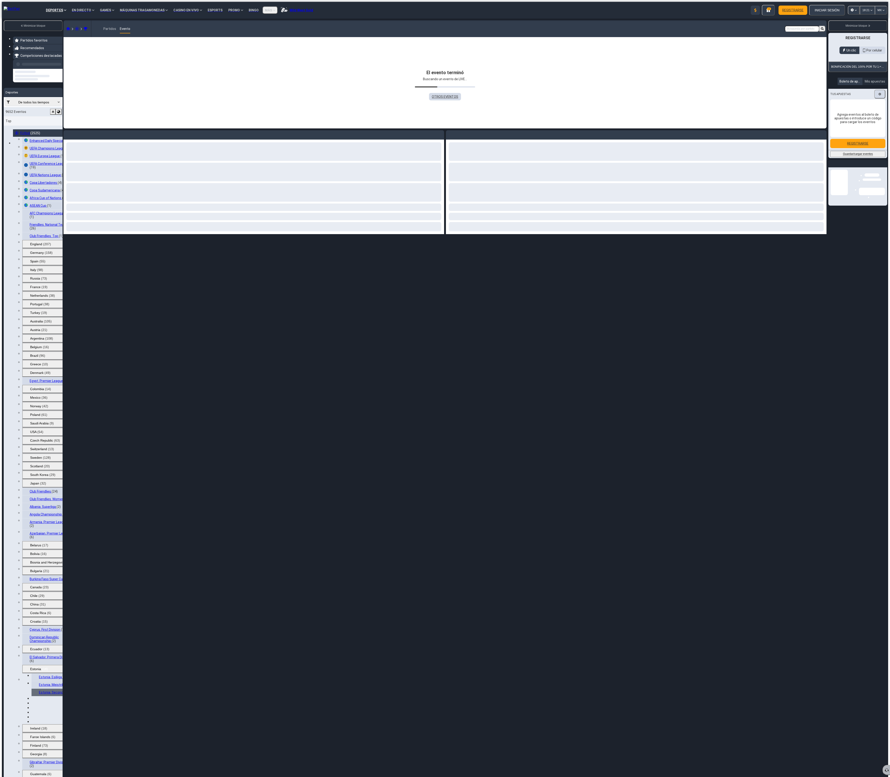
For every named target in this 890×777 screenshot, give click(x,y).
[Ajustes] (879, 147)
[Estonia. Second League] (85, 28)
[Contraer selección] (53, 129)
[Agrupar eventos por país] (59, 129)
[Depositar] (755, 10)
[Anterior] (58, 63)
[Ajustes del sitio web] (853, 10)
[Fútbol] (77, 28)
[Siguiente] (460, 134)
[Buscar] (822, 29)
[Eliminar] (822, 134)
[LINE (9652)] (68, 28)
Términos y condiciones (860, 105)
